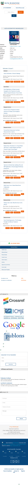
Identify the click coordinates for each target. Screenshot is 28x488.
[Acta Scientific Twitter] (15, 477)
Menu (14, 15)
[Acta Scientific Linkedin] (17, 477)
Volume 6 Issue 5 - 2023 (15, 46)
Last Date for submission (6, 381)
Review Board (4, 254)
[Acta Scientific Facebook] (12, 477)
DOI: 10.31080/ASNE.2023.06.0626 (10, 210)
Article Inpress (4, 259)
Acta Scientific (5, 388)
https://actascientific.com (15, 462)
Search (20, 12)
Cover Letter (4, 267)
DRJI (22, 81)
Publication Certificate (6, 376)
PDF (11, 81)
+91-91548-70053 (15, 243)
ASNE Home (4, 249)
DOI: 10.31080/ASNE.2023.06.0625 (10, 193)
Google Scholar (17, 81)
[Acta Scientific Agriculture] (24, 470)
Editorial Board (4, 252)
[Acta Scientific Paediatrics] (17, 470)
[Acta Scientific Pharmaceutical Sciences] (11, 470)
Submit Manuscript (20, 7)
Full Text (7, 81)
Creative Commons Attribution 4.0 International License (14, 460)
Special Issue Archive (6, 264)
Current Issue (4, 257)
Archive (3, 262)
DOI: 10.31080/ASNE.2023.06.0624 (10, 175)
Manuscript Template (6, 269)
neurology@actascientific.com (16, 58)
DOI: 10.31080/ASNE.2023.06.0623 (10, 155)
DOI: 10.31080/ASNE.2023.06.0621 (10, 120)
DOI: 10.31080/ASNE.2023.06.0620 (10, 100)
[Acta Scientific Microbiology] (5, 470)
